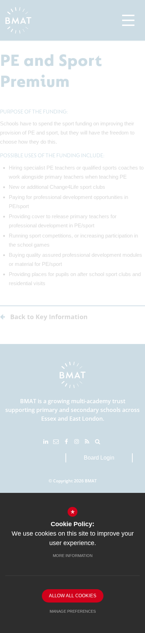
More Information (73, 555)
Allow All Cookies (72, 595)
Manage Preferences (73, 611)
